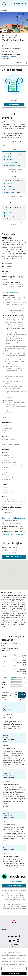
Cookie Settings (14, 969)
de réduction (22, 693)
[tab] (7, 62)
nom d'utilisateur (14, 104)
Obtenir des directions (14, 557)
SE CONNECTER (18, 3)
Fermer (4, 417)
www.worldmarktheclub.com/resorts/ (12, 534)
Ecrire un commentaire (14, 885)
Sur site (16, 693)
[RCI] (4, 3)
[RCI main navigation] (25, 3)
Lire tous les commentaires (14, 881)
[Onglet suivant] (27, 63)
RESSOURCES (4, 929)
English (22, 700)
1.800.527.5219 (14, 946)
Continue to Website (14, 973)
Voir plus (5, 806)
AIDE (2, 926)
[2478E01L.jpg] (14, 22)
